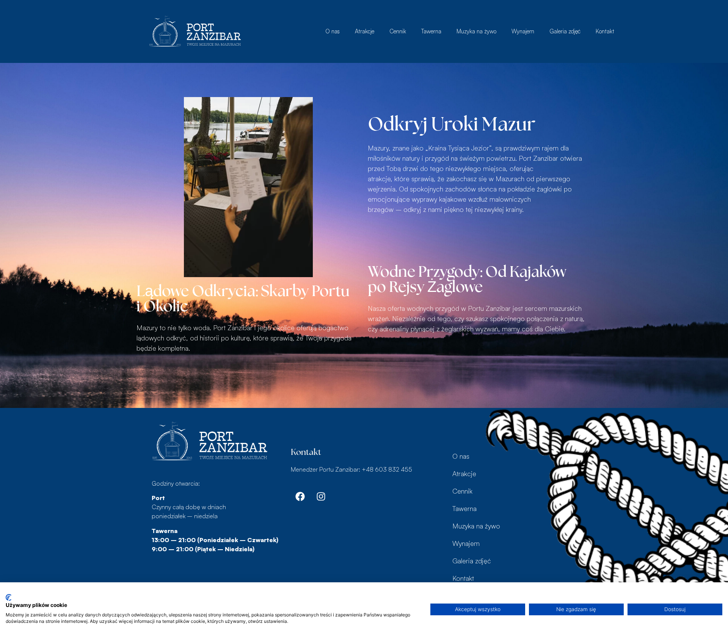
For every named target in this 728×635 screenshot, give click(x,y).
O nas (332, 31)
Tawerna (431, 31)
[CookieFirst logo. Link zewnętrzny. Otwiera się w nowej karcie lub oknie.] (8, 597)
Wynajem (522, 31)
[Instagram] (321, 496)
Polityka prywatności (396, 591)
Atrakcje (364, 31)
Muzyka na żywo (476, 31)
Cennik (397, 31)
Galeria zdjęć (565, 31)
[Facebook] (300, 496)
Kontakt (605, 31)
